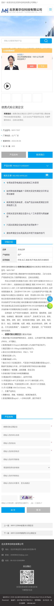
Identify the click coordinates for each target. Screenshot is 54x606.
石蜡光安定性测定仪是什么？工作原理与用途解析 (28, 215)
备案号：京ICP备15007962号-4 (21, 600)
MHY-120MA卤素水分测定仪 (22, 525)
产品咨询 (14, 155)
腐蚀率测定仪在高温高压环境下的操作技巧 (26, 233)
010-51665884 (50, 299)
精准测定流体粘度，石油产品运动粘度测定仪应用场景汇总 (28, 203)
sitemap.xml (31, 603)
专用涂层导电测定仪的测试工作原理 (23, 183)
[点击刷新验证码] (26, 498)
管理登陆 (38, 600)
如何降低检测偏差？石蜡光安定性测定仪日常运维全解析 (28, 192)
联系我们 (40, 155)
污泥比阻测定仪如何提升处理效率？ (23, 225)
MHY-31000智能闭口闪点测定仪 (23, 533)
